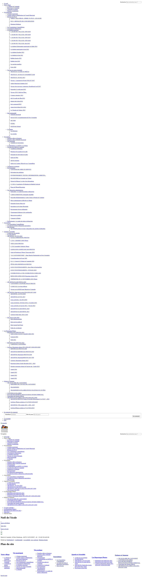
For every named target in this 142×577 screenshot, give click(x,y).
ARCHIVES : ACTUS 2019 (14, 236)
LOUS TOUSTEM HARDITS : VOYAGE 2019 (23, 270)
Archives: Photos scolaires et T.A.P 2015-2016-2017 (24, 402)
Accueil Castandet (8, 507)
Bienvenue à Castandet (13, 8)
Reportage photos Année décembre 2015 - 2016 (23, 363)
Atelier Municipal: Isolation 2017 (19, 83)
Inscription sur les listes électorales (19, 206)
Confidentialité (18, 540)
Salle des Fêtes (14, 157)
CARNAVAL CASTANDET (18, 344)
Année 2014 (14, 369)
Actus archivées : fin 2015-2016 (19, 300)
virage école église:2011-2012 (18, 107)
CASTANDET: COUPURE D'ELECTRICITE (23, 283)
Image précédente (5, 523)
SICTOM (13, 120)
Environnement (11, 168)
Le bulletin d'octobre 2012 (17, 52)
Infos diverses (10, 227)
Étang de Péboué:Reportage (18, 187)
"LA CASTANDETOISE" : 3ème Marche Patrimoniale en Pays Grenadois (30, 255)
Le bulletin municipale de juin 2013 (20, 49)
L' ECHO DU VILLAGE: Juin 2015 (20, 43)
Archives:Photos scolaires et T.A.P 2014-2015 (22, 408)
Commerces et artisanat (13, 166)
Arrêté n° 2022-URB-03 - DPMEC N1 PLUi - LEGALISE (26, 18)
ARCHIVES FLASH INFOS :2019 (16, 282)
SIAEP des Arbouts (16, 126)
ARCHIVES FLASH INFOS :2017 (20, 311)
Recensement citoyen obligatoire (19, 209)
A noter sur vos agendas (13, 233)
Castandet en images (12, 9)
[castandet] (4, 423)
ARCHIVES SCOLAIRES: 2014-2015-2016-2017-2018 (22, 397)
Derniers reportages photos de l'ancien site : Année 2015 (25, 366)
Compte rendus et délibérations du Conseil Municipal (21, 15)
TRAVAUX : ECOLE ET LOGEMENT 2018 (23, 74)
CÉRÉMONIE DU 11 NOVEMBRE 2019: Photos (24, 279)
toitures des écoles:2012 (17, 101)
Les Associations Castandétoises (15, 224)
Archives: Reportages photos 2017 (19, 360)
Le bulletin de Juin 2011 (17, 55)
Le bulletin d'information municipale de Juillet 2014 (24, 46)
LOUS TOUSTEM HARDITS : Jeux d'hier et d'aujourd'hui (26, 267)
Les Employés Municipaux (14, 28)
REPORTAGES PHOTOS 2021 (15, 332)
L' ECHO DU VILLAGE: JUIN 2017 (21, 37)
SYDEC (13, 123)
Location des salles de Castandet (15, 147)
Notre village (7, 5)
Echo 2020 (13, 67)
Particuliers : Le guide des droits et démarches (22, 191)
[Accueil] (6, 436)
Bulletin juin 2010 (15, 61)
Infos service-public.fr (16, 322)
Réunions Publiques (16, 24)
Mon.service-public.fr (16, 215)
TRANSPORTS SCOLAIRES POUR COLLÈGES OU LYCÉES (28, 390)
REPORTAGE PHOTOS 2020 (19, 348)
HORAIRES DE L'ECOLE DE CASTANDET (23, 384)
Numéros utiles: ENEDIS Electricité (16, 140)
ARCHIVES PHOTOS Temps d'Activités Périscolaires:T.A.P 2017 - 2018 (30, 399)
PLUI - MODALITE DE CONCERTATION (22, 21)
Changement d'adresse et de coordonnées (21, 212)
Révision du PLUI (12, 17)
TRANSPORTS (15, 387)
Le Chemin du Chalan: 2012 (18, 110)
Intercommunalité (11, 113)
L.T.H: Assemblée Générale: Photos (20, 246)
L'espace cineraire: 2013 (17, 95)
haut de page (4, 575)
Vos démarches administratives (15, 190)
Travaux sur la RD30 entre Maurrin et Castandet (23, 289)
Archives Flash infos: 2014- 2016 (19, 314)
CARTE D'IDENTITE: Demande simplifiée (22, 194)
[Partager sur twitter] (1, 532)
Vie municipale (8, 12)
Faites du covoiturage (16, 328)
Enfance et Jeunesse (9, 381)
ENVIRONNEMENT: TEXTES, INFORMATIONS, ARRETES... (28, 175)
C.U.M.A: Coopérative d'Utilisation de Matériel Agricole (25, 184)
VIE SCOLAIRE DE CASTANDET (17, 382)
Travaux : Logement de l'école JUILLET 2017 (23, 80)
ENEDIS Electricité (16, 114)
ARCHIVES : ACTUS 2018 (18, 294)
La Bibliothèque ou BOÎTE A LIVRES (17, 145)
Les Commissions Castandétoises (15, 27)
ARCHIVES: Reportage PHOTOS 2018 (21, 354)
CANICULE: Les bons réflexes (19, 286)
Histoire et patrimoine (12, 11)
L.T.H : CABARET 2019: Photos (19, 240)
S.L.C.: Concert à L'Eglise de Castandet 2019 (22, 261)
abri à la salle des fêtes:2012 (18, 98)
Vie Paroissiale (11, 141)
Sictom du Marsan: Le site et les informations (22, 181)
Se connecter (7, 412)
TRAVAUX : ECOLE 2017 (18, 77)
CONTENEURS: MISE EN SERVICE (21, 169)
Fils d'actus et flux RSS (13, 317)
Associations (7, 222)
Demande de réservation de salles (19, 154)
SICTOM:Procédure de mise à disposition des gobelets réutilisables (28, 228)
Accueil (6, 3)
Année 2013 (14, 372)
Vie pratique (7, 137)
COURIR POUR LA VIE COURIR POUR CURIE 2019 (26, 273)
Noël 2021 (13, 340)
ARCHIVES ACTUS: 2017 (18, 297)
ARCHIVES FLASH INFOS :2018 (20, 308)
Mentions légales (43, 540)
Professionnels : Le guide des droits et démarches (20, 221)
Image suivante (4, 529)
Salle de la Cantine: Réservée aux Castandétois (23, 163)
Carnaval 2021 (14, 337)
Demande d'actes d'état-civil (18, 203)
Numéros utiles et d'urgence (14, 138)
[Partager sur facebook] (1, 534)
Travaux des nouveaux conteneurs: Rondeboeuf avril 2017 (26, 86)
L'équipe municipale (12, 14)
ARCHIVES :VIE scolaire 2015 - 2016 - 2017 (23, 405)
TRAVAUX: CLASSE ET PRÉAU (20, 71)
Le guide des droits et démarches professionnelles (20, 473)
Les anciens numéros (16, 64)
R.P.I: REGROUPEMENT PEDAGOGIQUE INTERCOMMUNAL (25, 394)
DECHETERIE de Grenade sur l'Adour (21, 178)
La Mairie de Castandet (13, 6)
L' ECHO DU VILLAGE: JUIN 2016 (21, 40)
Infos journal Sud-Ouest (17, 325)
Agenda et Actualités (9, 231)
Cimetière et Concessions (17, 142)
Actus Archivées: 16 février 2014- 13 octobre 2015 (24, 302)
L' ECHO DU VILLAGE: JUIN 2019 (21, 31)
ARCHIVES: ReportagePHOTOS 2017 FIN (22, 357)
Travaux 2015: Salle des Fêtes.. (19, 92)
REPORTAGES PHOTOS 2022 (15, 342)
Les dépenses (14, 131)
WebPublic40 (10, 540)
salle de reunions (15, 160)
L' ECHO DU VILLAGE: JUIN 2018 (21, 34)
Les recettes (14, 134)
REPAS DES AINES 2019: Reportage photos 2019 (24, 276)
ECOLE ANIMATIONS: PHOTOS (20, 237)
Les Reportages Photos (10, 331)
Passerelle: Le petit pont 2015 (18, 89)
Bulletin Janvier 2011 (16, 58)
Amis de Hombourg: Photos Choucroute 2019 (22, 252)
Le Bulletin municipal (12, 30)
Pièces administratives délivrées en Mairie (21, 200)
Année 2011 (14, 378)
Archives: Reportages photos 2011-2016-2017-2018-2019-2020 (23, 347)
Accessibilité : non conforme (30, 540)
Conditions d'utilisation (16, 148)
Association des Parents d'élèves (15, 396)
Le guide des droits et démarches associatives (19, 225)
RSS (5, 420)
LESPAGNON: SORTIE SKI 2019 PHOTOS (23, 249)
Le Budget (10, 129)
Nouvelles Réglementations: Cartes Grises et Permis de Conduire (27, 197)
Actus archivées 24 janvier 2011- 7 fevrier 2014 (23, 305)
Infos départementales (16, 319)
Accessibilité (7, 419)
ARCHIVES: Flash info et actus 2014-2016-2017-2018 (21, 292)
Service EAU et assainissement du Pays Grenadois (24, 117)
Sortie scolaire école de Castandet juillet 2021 (22, 334)
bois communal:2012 (16, 104)
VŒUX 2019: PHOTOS (17, 243)
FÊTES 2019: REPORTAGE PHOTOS (21, 264)
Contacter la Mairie (15, 218)
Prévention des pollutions (17, 172)
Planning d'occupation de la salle (19, 151)
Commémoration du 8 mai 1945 (19, 258)
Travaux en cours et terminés (14, 70)
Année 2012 (14, 375)
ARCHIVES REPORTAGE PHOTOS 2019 (22, 351)
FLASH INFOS (11, 234)
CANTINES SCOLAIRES (14, 393)
